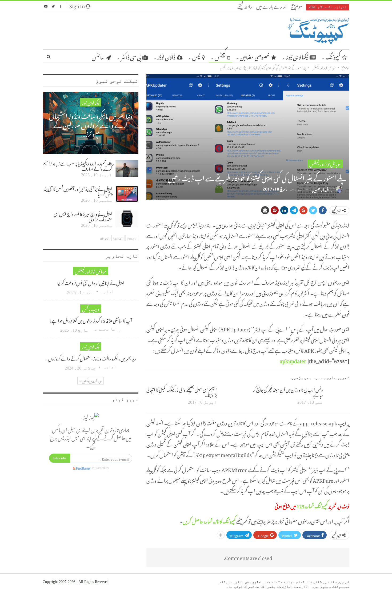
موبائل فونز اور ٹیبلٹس (325, 164)
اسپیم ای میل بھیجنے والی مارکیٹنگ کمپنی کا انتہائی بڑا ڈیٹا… (181, 392)
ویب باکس (90, 308)
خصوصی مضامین (255, 56)
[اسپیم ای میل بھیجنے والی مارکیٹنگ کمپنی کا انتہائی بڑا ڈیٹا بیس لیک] (231, 394)
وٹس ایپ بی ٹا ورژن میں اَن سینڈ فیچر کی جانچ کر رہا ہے (288, 392)
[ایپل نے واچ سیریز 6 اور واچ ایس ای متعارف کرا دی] (126, 219)
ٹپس (196, 56)
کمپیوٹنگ (333, 56)
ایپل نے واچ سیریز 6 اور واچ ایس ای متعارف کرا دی (83, 216)
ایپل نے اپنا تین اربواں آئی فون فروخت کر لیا (90, 282)
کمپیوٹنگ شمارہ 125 (312, 505)
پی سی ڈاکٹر (131, 56)
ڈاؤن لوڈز (166, 56)
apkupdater (293, 360)
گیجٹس (220, 56)
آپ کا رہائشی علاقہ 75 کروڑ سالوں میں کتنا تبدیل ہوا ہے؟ (90, 320)
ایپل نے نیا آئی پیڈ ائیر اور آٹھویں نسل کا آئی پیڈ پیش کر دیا (78, 191)
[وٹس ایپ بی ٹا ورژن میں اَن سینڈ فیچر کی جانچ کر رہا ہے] (337, 394)
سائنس (98, 56)
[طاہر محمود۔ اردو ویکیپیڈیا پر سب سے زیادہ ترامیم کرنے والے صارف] (126, 168)
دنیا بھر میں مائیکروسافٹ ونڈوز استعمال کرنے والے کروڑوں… (90, 357)
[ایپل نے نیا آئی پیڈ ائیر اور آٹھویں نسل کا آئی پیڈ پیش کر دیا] (126, 194)
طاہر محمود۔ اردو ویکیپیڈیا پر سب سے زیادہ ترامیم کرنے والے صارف (77, 165)
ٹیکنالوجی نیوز (297, 56)
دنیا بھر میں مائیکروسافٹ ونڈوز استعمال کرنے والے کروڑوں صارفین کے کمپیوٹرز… (90, 124)
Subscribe (60, 458)
